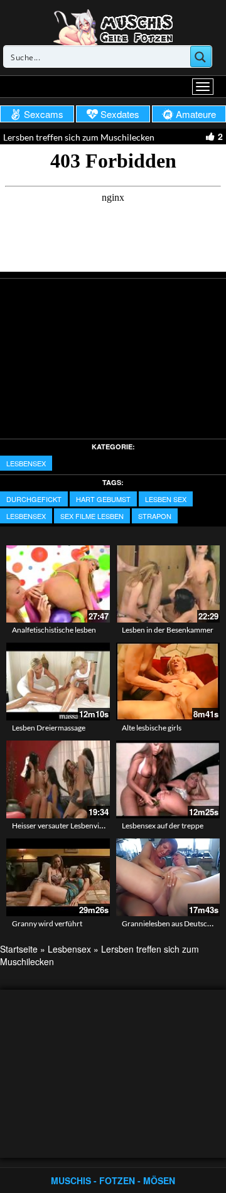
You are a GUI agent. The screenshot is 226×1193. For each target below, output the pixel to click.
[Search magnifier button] (201, 56)
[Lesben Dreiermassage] (58, 681)
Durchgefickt (34, 499)
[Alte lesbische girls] (168, 681)
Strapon (154, 516)
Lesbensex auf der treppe (162, 825)
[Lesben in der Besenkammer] (168, 584)
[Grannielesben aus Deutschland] (168, 875)
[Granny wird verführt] (58, 875)
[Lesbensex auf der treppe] (168, 779)
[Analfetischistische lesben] (58, 584)
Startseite (19, 949)
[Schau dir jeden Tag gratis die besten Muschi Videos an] (113, 26)
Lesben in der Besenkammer (167, 629)
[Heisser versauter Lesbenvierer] (58, 779)
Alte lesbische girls (151, 727)
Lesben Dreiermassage (48, 727)
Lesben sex (165, 499)
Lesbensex (26, 463)
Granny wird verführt (47, 923)
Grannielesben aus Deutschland (174, 923)
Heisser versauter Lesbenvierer (62, 825)
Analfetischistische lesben (54, 629)
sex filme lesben (92, 516)
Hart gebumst (103, 499)
